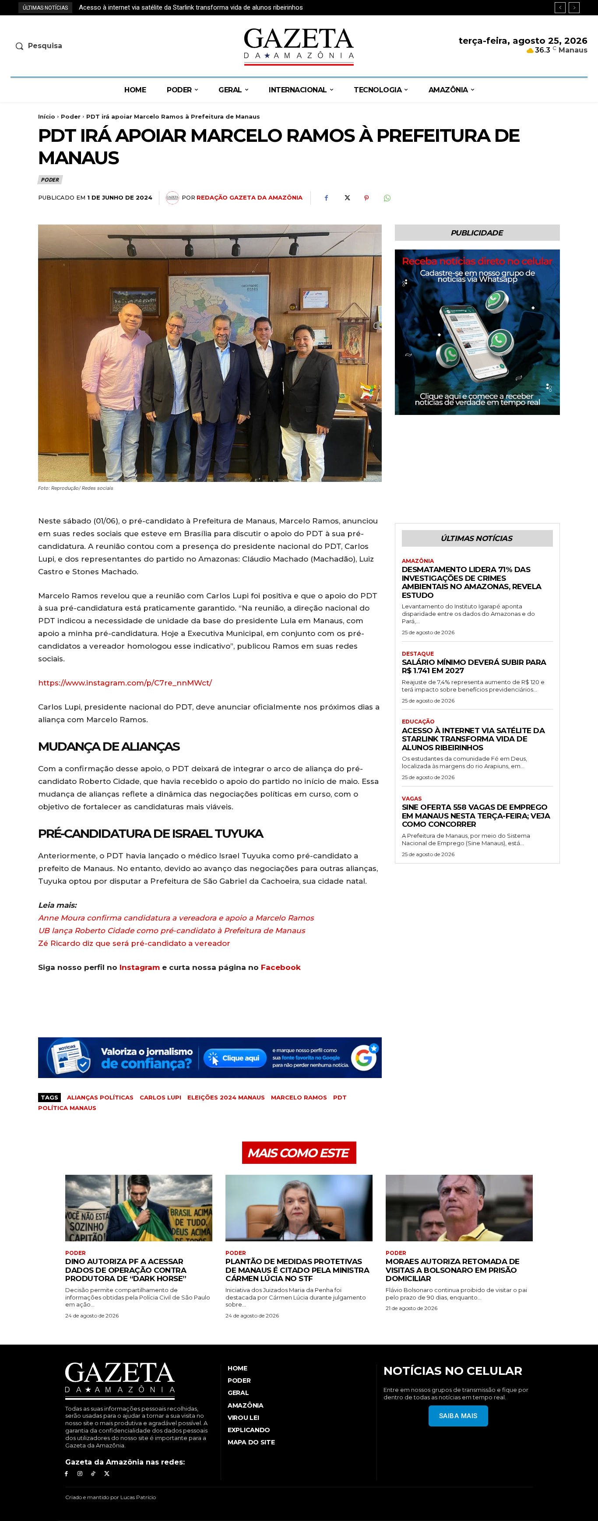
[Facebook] (326, 198)
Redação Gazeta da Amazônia (250, 197)
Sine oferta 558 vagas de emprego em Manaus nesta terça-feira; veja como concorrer (203, 7)
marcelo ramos (299, 1097)
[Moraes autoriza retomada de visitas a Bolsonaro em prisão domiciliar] (459, 1208)
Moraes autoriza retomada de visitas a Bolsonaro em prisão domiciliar (453, 1270)
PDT (340, 1097)
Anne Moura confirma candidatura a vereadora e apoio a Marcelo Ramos (176, 917)
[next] (574, 7)
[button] (78, 46)
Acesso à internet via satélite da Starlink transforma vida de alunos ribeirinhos (473, 739)
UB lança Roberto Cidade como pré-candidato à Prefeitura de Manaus (171, 930)
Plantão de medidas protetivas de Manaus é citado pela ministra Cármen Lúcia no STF (297, 1270)
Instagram (140, 967)
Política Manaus (67, 1107)
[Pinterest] (366, 198)
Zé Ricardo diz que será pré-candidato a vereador (134, 943)
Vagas (412, 799)
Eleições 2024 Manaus (226, 1097)
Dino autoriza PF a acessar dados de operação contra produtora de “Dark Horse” (125, 1270)
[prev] (560, 7)
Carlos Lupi (160, 1097)
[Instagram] (79, 1474)
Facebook (281, 967)
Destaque (418, 654)
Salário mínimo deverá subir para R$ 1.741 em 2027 (474, 666)
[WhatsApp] (386, 198)
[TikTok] (93, 1474)
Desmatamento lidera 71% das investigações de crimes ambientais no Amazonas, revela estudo (472, 582)
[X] (346, 198)
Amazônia (418, 561)
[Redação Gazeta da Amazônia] (174, 197)
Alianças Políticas (100, 1097)
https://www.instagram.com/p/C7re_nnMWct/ (125, 682)
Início (46, 116)
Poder (71, 116)
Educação (418, 722)
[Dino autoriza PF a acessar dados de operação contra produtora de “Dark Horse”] (138, 1208)
